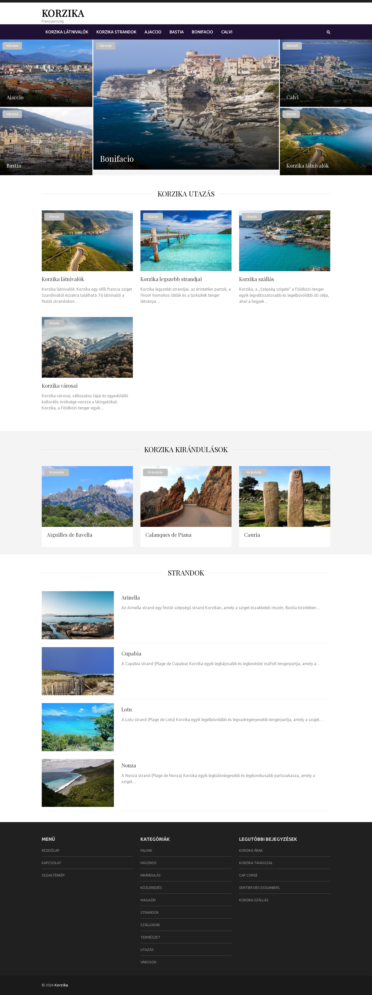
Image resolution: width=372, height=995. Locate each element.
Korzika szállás (256, 278)
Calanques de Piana (169, 534)
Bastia (177, 32)
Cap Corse (248, 875)
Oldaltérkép (53, 875)
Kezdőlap (50, 850)
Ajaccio (152, 32)
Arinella (130, 597)
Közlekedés (151, 888)
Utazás (291, 114)
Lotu (126, 709)
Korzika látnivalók (67, 32)
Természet (150, 937)
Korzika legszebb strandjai (171, 278)
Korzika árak (251, 850)
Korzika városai (60, 385)
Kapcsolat (51, 863)
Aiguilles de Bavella (69, 534)
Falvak (146, 850)
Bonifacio (202, 32)
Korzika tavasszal (256, 863)
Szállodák (150, 925)
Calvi (226, 32)
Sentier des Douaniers (259, 888)
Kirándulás (56, 472)
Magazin (148, 900)
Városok (12, 45)
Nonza (128, 765)
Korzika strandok (116, 32)
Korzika (63, 12)
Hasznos (148, 863)
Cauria (252, 534)
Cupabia (131, 653)
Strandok (186, 572)
